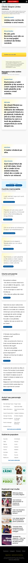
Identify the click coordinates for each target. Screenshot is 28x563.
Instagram (12, 551)
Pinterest (18, 551)
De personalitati (10, 185)
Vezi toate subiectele (14, 460)
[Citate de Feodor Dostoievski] (8, 236)
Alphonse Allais (18, 406)
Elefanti (16, 449)
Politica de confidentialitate (14, 559)
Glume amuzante (9, 274)
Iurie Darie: (7, 147)
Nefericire (5, 457)
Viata (4, 441)
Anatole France (7, 426)
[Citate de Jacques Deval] (7, 269)
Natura (5, 444)
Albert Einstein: (8, 161)
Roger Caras (17, 404)
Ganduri (16, 447)
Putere (5, 455)
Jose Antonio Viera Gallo (19, 410)
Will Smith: (7, 102)
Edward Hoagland (8, 418)
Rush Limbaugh (7, 422)
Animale (5, 452)
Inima (15, 452)
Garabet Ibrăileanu (19, 413)
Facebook (5, 551)
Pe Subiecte (18, 185)
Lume (15, 444)
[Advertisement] (14, 137)
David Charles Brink (8, 413)
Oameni (5, 447)
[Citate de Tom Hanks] (6, 223)
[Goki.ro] (4, 2)
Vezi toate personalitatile (14, 429)
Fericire (16, 441)
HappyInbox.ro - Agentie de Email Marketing (14, 554)
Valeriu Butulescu (7, 409)
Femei (5, 449)
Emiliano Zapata (18, 415)
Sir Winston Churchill (17, 419)
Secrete (5, 439)
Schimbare (17, 439)
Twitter (23, 551)
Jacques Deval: (8, 79)
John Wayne (6, 406)
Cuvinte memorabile (11, 189)
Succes (16, 455)
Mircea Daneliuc (8, 31)
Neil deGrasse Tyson (8, 404)
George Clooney (7, 415)
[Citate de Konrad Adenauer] (8, 205)
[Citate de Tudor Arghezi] (7, 252)
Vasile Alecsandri (9, 17)
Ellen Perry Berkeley (17, 423)
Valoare (16, 457)
